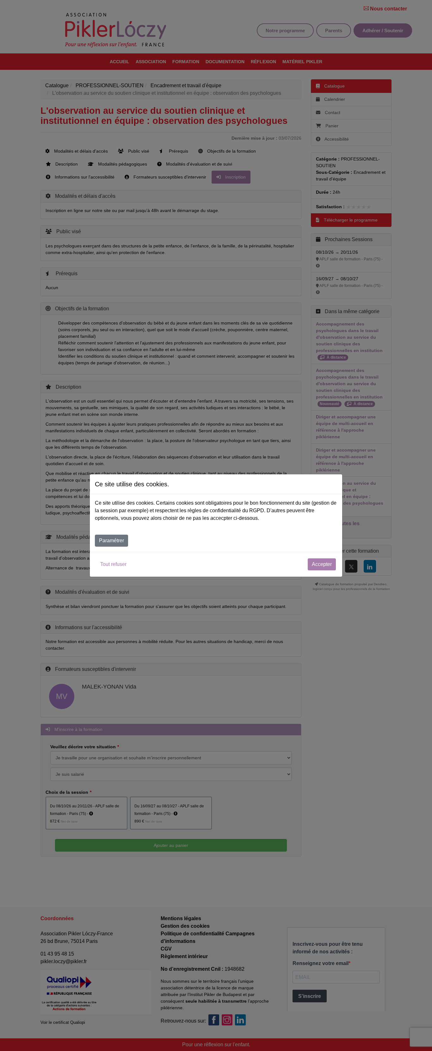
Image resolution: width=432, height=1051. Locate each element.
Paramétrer (111, 540)
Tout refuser (113, 564)
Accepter (322, 564)
